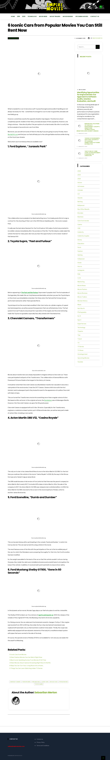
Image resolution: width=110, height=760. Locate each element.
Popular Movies (63, 681)
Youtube (80, 362)
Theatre (80, 331)
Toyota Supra (39, 684)
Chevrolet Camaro (15, 681)
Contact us (94, 16)
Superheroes (82, 324)
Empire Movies (18, 755)
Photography (82, 312)
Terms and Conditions (43, 745)
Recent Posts (85, 57)
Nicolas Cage (53, 681)
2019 (18, 16)
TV (78, 343)
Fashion (80, 251)
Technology (32, 16)
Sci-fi (79, 316)
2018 (79, 171)
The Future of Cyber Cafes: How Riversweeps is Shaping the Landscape (92, 153)
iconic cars (45, 681)
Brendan (80, 213)
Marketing (81, 282)
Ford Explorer (26, 681)
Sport (79, 320)
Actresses (81, 186)
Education (81, 243)
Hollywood (81, 259)
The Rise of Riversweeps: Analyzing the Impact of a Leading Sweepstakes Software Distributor (92, 141)
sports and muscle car (45, 615)
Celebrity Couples (83, 236)
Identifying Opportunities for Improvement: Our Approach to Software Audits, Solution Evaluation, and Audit (88, 96)
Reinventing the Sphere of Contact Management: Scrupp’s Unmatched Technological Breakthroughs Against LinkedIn (88, 127)
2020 (23, 16)
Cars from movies (13, 38)
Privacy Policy (41, 742)
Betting (80, 201)
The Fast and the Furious (29, 292)
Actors (80, 182)
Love (79, 278)
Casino (80, 224)
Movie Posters (82, 289)
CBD (79, 228)
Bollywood (81, 205)
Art (79, 194)
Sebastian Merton (97, 38)
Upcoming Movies (81, 16)
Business (80, 217)
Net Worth (81, 308)
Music (79, 304)
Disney (80, 240)
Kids (79, 274)
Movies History (82, 301)
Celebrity (81, 232)
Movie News (43, 16)
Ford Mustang (36, 681)
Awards (80, 198)
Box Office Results (83, 209)
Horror (80, 266)
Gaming (80, 255)
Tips (79, 335)
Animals (80, 190)
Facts (79, 247)
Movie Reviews (68, 16)
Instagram (81, 270)
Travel (80, 339)
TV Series (81, 346)
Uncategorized (82, 354)
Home (13, 16)
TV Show (80, 350)
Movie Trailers (55, 16)
